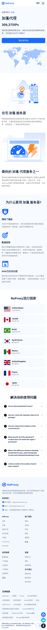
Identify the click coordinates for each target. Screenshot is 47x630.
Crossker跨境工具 (28, 609)
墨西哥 (27, 538)
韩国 (26, 533)
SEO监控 (5, 565)
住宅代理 (5, 533)
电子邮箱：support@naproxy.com (16, 502)
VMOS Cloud (6, 605)
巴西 (26, 529)
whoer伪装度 (28, 600)
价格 (3, 525)
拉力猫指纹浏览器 (30, 605)
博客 (26, 561)
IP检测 (14, 596)
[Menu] (43, 3)
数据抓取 (5, 557)
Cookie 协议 (5, 627)
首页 (3, 521)
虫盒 (37, 600)
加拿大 (27, 525)
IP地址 (4, 538)
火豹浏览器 (6, 600)
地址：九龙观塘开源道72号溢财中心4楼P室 (19, 510)
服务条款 (28, 574)
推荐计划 (5, 529)
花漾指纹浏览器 (7, 617)
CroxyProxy (6, 542)
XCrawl (22, 596)
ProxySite (5, 546)
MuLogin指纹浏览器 (22, 617)
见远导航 (5, 613)
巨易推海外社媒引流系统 (10, 609)
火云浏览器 (17, 605)
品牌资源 (28, 565)
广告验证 (5, 561)
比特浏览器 (17, 600)
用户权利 (28, 582)
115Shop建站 (30, 613)
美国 (26, 521)
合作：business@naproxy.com (15, 506)
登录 (38, 3)
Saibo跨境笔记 (32, 596)
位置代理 (5, 12)
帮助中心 (28, 557)
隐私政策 (26, 625)
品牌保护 (5, 573)
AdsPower (5, 596)
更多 (26, 542)
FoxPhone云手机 (17, 613)
